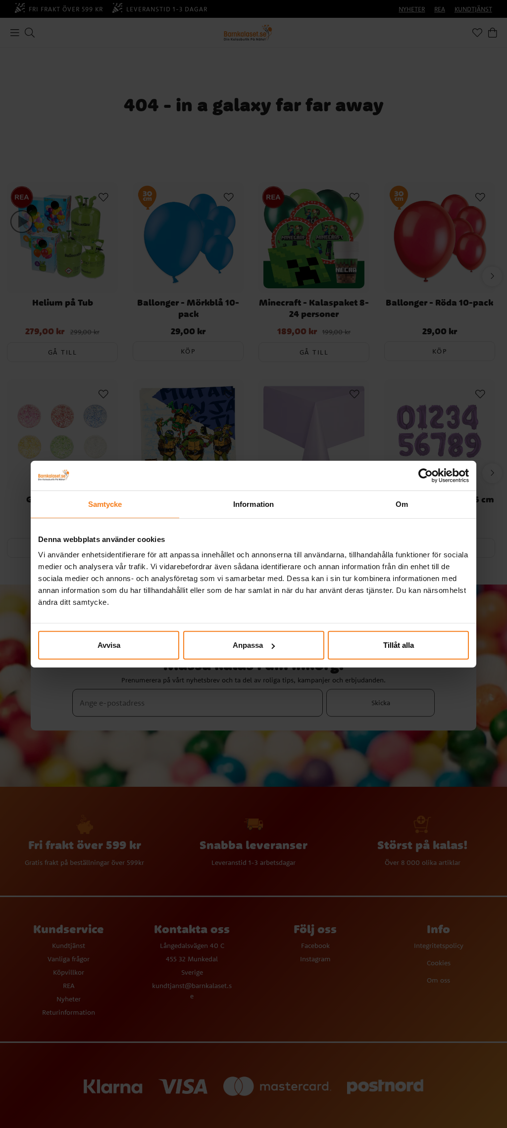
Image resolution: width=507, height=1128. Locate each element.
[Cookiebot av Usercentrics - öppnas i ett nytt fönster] (425, 475)
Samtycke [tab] (105, 503)
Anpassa (248, 645)
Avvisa (109, 645)
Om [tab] (402, 503)
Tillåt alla (398, 645)
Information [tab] (253, 503)
